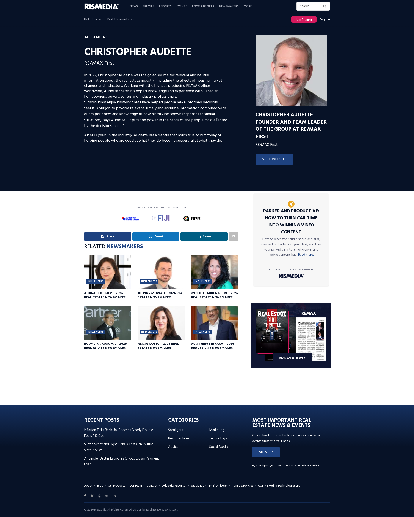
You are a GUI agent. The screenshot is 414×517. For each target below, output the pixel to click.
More (248, 6)
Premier (148, 6)
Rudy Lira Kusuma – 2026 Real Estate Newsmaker (105, 346)
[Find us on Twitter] (92, 496)
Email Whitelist (218, 485)
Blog (100, 485)
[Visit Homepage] (104, 6)
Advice (173, 447)
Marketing (216, 430)
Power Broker (203, 6)
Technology (218, 438)
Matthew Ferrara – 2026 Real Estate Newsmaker (212, 346)
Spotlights (175, 430)
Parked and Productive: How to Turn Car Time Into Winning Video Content (291, 221)
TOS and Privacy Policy (305, 465)
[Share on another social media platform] (233, 236)
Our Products (116, 485)
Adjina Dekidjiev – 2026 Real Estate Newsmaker (105, 295)
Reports (165, 6)
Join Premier (304, 19)
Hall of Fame (92, 19)
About (88, 485)
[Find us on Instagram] (99, 496)
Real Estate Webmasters (162, 509)
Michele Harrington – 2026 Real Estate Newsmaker (214, 295)
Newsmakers (229, 6)
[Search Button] (325, 6)
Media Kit (197, 485)
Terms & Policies (242, 485)
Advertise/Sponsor (174, 485)
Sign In (325, 19)
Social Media (218, 447)
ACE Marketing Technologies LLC (279, 485)
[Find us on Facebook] (85, 496)
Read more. (306, 254)
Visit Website (274, 159)
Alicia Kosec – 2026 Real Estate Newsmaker (158, 346)
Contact (152, 485)
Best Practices (178, 438)
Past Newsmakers (120, 19)
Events (182, 6)
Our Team (136, 485)
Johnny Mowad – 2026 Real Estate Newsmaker (161, 295)
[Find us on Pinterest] (106, 496)
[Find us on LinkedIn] (114, 496)
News (134, 6)
